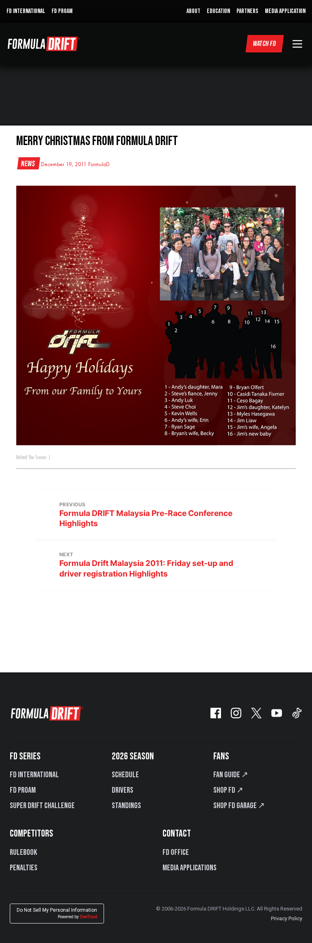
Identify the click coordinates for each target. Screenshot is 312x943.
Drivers (122, 790)
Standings (126, 806)
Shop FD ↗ (228, 790)
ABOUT (193, 11)
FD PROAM (62, 11)
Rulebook (23, 852)
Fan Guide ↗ (230, 775)
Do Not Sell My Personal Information (57, 913)
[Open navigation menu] (297, 44)
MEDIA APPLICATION (285, 11)
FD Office (175, 852)
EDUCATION (218, 11)
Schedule (125, 775)
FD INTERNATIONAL (25, 11)
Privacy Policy (286, 918)
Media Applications (189, 868)
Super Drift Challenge (42, 806)
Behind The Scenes (31, 457)
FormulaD (99, 164)
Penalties (23, 868)
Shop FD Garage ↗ (239, 806)
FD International (34, 775)
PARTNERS (247, 11)
